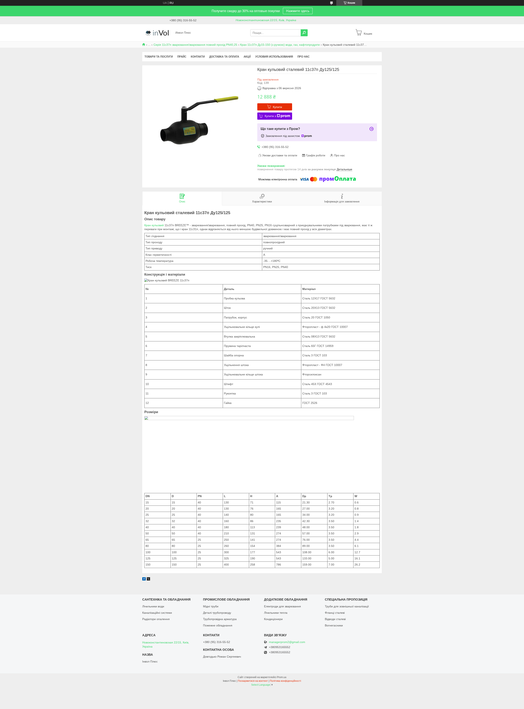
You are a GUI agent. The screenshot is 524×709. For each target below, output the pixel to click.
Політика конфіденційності (285, 680)
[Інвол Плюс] (157, 32)
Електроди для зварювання (282, 606)
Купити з (270, 116)
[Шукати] (304, 32)
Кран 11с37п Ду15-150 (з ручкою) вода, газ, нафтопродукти (280, 44)
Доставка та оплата (224, 56)
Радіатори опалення (156, 619)
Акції (247, 56)
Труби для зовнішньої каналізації (347, 606)
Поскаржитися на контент (253, 680)
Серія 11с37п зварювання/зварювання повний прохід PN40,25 (195, 44)
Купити (277, 107)
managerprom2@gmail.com (287, 642)
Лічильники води (153, 606)
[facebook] (144, 579)
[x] (148, 579)
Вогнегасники (334, 625)
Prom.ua (281, 677)
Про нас (303, 56)
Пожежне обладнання (217, 625)
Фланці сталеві (335, 612)
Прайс (181, 56)
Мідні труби (210, 606)
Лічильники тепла (275, 612)
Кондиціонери (273, 619)
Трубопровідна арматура (220, 619)
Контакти (198, 56)
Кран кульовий (154, 225)
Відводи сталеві (335, 619)
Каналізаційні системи (157, 612)
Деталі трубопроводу (217, 612)
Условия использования (274, 56)
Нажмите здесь (297, 11)
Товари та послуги (159, 56)
